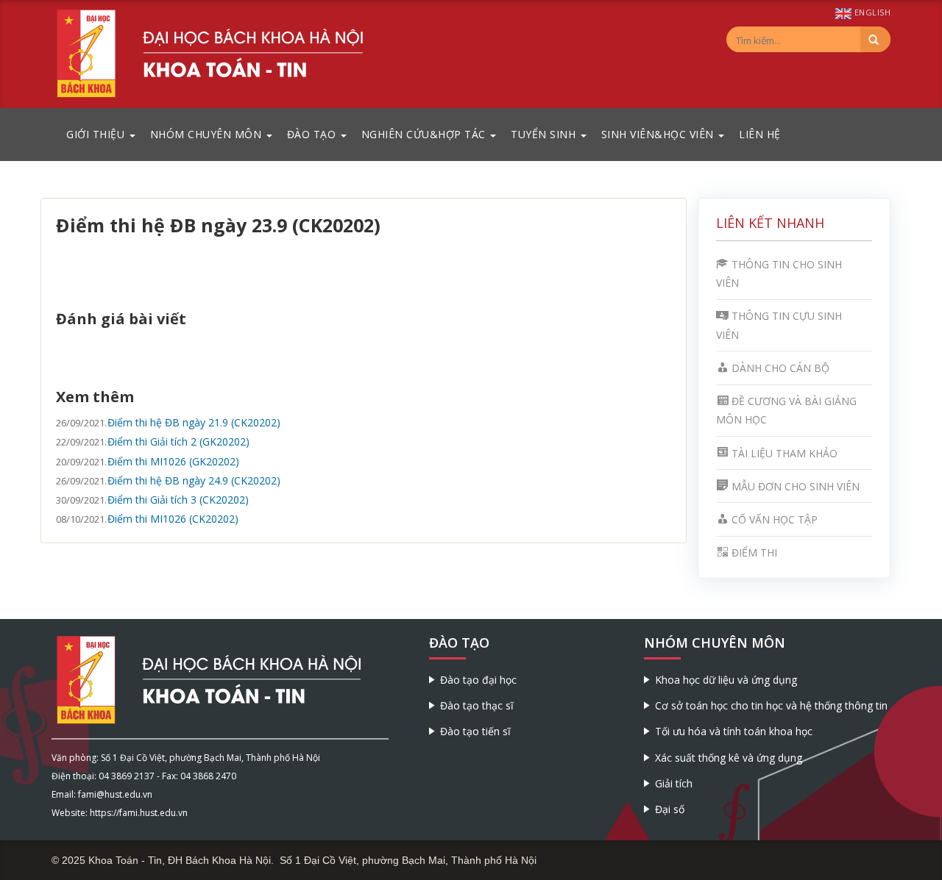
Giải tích (674, 783)
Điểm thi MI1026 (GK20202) (173, 461)
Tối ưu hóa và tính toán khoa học (733, 731)
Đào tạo (313, 134)
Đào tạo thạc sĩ (477, 705)
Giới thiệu (97, 134)
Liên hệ (760, 134)
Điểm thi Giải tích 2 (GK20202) (178, 441)
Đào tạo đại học (478, 680)
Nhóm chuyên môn (207, 134)
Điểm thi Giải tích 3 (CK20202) (178, 500)
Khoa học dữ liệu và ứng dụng (726, 680)
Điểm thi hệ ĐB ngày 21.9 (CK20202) (193, 422)
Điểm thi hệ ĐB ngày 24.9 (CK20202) (193, 480)
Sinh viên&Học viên (659, 134)
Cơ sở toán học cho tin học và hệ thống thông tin (771, 705)
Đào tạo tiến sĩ (475, 731)
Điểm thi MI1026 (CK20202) (172, 519)
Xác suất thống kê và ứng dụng (728, 758)
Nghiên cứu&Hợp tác (425, 134)
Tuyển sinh (545, 134)
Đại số (669, 809)
